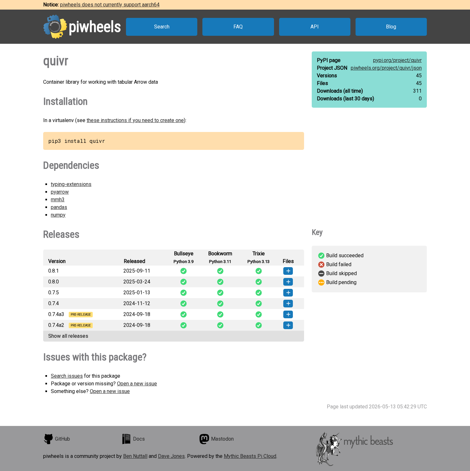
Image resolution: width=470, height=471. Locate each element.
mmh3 (58, 200)
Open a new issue (137, 384)
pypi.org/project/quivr (397, 60)
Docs (139, 439)
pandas (59, 207)
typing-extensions (71, 184)
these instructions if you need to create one (135, 120)
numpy (58, 215)
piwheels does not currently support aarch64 (110, 5)
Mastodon (222, 439)
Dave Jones (171, 456)
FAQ (238, 27)
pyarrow (60, 192)
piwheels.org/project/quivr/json (386, 68)
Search (161, 27)
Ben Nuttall (135, 456)
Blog (391, 27)
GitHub (62, 439)
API (314, 27)
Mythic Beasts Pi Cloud (250, 456)
